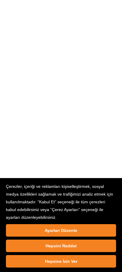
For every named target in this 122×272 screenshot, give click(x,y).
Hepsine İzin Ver (61, 261)
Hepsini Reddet (61, 245)
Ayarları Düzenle (61, 230)
